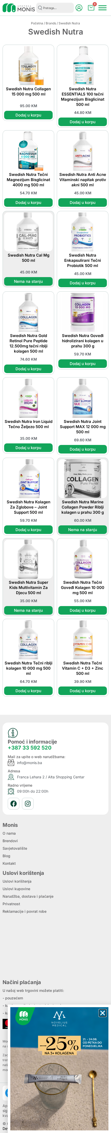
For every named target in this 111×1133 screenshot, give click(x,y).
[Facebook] (13, 803)
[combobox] (55, 8)
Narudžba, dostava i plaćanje (28, 896)
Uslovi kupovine (16, 889)
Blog (6, 856)
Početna (37, 23)
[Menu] (102, 7)
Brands (51, 23)
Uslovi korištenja (17, 881)
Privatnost (11, 904)
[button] (102, 1013)
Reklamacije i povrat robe (24, 911)
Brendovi (10, 841)
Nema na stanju (28, 281)
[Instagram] (28, 803)
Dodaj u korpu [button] (28, 115)
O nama (9, 833)
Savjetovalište (15, 848)
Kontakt (9, 863)
